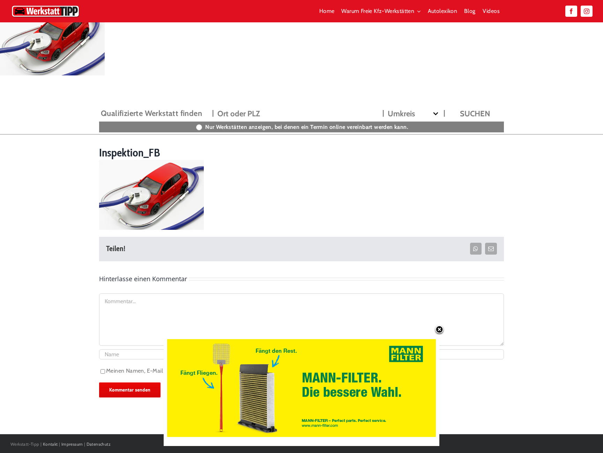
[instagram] (587, 11)
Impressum (72, 444)
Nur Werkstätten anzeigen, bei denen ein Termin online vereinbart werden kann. (306, 127)
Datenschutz (99, 444)
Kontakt (50, 444)
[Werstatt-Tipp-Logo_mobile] (45, 6)
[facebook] (571, 11)
